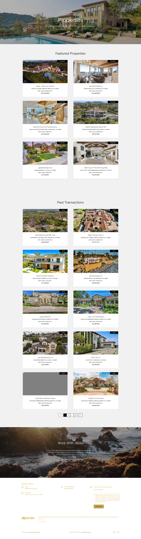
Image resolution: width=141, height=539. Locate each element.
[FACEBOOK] (114, 532)
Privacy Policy (101, 501)
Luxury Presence (34, 532)
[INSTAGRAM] (118, 532)
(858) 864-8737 (68, 488)
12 (76, 415)
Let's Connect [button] (70, 461)
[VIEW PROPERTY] (45, 76)
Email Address (98, 489)
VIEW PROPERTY (45, 77)
